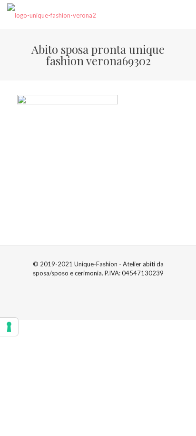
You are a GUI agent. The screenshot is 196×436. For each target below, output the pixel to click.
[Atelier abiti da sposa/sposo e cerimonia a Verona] (51, 14)
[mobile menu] (183, 14)
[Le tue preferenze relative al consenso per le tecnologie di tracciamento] (9, 327)
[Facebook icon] (93, 286)
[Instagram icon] (103, 286)
